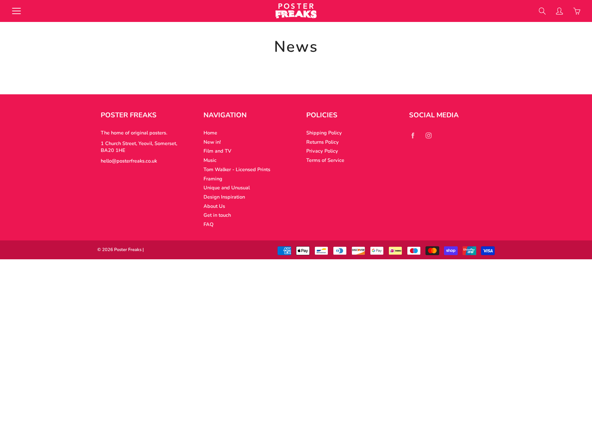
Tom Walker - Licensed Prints (237, 169)
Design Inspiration (224, 196)
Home (210, 132)
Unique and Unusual (227, 187)
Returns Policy (322, 142)
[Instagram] (428, 135)
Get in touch (217, 215)
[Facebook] (413, 135)
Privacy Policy (322, 150)
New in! (212, 142)
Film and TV (217, 150)
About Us (214, 206)
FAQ (208, 224)
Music (210, 160)
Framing (213, 178)
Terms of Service (325, 160)
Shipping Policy (324, 132)
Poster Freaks (127, 250)
